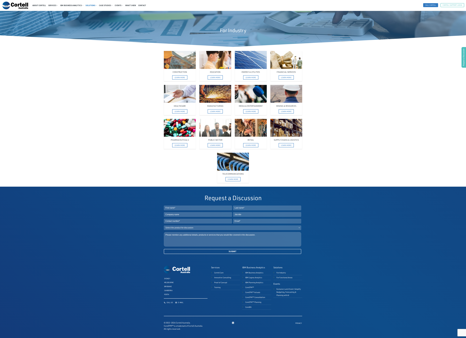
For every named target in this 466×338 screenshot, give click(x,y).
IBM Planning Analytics (254, 282)
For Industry (281, 273)
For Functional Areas (284, 277)
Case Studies (105, 5)
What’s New (130, 5)
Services (52, 5)
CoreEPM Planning (253, 302)
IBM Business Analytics (71, 5)
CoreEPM (249, 287)
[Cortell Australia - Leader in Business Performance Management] (15, 5)
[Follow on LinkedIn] (233, 323)
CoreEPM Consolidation (255, 297)
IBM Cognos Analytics (253, 277)
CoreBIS (248, 307)
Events (118, 5)
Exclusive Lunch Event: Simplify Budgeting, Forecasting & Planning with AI (288, 292)
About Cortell (39, 5)
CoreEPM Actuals (252, 292)
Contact (142, 5)
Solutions (90, 5)
